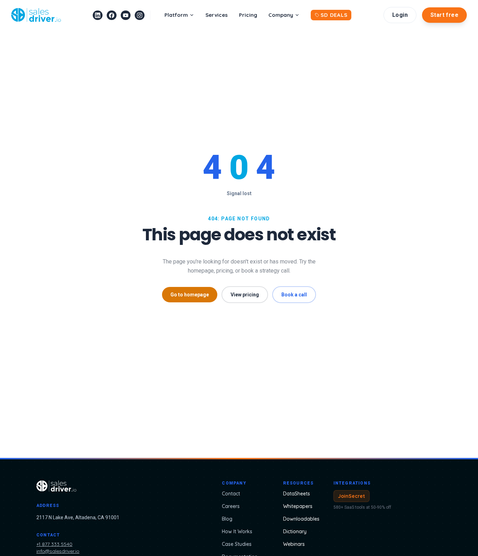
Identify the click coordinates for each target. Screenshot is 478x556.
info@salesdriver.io (57, 551)
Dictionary (295, 531)
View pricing (245, 294)
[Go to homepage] (103, 486)
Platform (176, 15)
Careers (231, 506)
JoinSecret (351, 496)
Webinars (294, 544)
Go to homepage (189, 294)
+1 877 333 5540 (54, 544)
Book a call (294, 294)
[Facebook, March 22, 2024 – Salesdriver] (112, 15)
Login (400, 15)
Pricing (248, 15)
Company (280, 15)
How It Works (237, 531)
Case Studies (237, 544)
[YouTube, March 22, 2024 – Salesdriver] (126, 15)
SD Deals (334, 15)
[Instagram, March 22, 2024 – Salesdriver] (140, 15)
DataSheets (296, 493)
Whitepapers (297, 506)
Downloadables (301, 519)
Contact (231, 493)
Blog (227, 519)
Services (216, 15)
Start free (444, 15)
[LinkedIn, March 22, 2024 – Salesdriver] (98, 15)
